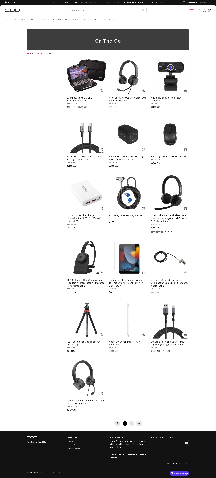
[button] (209, 10)
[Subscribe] (186, 443)
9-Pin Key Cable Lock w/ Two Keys (127, 215)
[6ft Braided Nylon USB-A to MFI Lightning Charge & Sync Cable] (170, 319)
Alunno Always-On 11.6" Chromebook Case (80, 99)
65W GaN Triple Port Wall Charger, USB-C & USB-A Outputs (127, 158)
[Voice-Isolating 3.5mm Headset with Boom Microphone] (86, 378)
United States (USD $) (175, 463)
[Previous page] (117, 423)
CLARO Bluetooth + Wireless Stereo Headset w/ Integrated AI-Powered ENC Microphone (169, 218)
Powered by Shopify (53, 472)
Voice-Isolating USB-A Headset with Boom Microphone (127, 99)
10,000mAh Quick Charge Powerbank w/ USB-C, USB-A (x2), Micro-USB (85, 218)
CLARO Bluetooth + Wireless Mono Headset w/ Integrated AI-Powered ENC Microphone (86, 283)
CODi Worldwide (38, 472)
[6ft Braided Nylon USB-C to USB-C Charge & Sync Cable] (86, 134)
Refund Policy (73, 445)
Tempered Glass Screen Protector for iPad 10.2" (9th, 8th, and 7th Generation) (127, 283)
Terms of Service (74, 448)
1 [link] (125, 423)
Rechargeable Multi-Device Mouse (169, 156)
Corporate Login (194, 10)
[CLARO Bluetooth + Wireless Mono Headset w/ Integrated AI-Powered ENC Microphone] (86, 258)
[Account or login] (204, 10)
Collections (38, 53)
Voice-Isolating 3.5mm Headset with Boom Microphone (86, 402)
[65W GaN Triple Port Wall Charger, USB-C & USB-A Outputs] (128, 134)
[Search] (143, 10)
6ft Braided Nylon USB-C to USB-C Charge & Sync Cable (85, 158)
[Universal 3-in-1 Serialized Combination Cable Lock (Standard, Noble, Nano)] (170, 258)
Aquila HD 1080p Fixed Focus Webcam (166, 99)
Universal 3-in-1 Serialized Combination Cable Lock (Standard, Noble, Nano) (169, 283)
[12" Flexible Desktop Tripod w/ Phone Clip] (86, 319)
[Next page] (139, 423)
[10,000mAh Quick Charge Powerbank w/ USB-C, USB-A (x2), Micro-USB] (86, 193)
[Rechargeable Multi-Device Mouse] (170, 134)
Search (70, 441)
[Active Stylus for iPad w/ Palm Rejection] (128, 319)
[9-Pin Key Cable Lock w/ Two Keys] (128, 193)
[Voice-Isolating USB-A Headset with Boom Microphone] (128, 75)
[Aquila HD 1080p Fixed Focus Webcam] (170, 75)
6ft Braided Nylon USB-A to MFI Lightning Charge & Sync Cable (167, 343)
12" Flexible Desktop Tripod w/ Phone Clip (83, 343)
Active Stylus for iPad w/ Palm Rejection (124, 343)
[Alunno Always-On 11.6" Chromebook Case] (86, 75)
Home (29, 53)
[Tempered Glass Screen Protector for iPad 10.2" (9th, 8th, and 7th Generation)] (128, 258)
